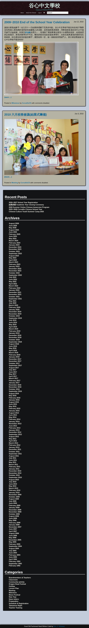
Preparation (13, 601)
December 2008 (15, 510)
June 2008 (13, 518)
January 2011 (14, 469)
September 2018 (15, 342)
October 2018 (14, 340)
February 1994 (14, 561)
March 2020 (13, 305)
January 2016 (14, 400)
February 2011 (14, 467)
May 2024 (12, 238)
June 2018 (13, 346)
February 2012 (14, 445)
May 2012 (12, 439)
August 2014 (14, 413)
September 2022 (15, 275)
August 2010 (14, 480)
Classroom (13, 580)
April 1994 (13, 559)
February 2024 (14, 243)
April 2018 (13, 350)
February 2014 (14, 419)
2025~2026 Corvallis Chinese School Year (25, 209)
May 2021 (12, 301)
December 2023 (15, 247)
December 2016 (15, 385)
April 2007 (13, 531)
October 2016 (14, 389)
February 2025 (14, 234)
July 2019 (12, 320)
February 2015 (14, 408)
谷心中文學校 (44, 6)
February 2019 (14, 331)
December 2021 (15, 292)
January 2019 (14, 333)
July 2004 (12, 551)
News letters (14, 599)
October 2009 (14, 497)
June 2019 (13, 322)
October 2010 (14, 475)
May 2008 (12, 520)
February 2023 (14, 264)
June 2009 (13, 503)
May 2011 (12, 462)
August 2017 (14, 368)
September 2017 (15, 365)
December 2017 (15, 359)
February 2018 (14, 355)
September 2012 (15, 434)
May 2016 (12, 396)
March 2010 (13, 488)
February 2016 (14, 398)
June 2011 (13, 460)
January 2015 (14, 411)
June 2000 (13, 557)
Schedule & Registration (19, 603)
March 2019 (13, 329)
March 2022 (13, 286)
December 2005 (15, 540)
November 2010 (15, 473)
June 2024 (13, 236)
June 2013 (13, 426)
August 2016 (14, 393)
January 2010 (14, 492)
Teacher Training (15, 608)
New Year (12, 597)
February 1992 (14, 566)
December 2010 (15, 471)
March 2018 (13, 353)
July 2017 (12, 370)
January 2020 (14, 310)
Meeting (15, 183)
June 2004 (13, 553)
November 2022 (15, 271)
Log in (40, 12)
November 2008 (15, 512)
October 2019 (14, 316)
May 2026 (12, 228)
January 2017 (14, 383)
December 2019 (15, 312)
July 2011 (12, 458)
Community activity (16, 582)
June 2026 (13, 226)
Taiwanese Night (15, 605)
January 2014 (14, 421)
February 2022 (14, 288)
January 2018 (14, 357)
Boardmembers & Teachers (20, 578)
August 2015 (14, 402)
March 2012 (13, 443)
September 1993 (15, 564)
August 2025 (14, 230)
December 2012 (15, 432)
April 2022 (13, 284)
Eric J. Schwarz (59, 626)
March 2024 (13, 241)
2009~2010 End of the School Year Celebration (37, 22)
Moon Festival (14, 595)
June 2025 (13, 232)
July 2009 (12, 501)
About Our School (31, 12)
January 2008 (14, 525)
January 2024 (14, 245)
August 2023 (14, 256)
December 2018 (15, 335)
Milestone (15, 103)
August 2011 (14, 456)
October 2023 (14, 251)
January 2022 (14, 290)
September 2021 (15, 299)
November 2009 (15, 495)
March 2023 (13, 262)
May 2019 (12, 325)
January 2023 (14, 266)
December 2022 (15, 269)
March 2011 (13, 464)
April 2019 (13, 327)
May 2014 (12, 417)
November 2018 (15, 337)
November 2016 (15, 387)
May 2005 (12, 542)
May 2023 (12, 258)
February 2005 (14, 544)
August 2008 (14, 516)
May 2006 (12, 538)
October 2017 (14, 363)
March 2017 (13, 378)
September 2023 (15, 253)
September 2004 (15, 546)
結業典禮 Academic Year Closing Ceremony (26, 205)
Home (22, 12)
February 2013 (14, 428)
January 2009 (14, 507)
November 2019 (15, 314)
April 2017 (13, 376)
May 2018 (12, 348)
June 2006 (13, 536)
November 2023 (15, 249)
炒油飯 (28, 32)
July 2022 (12, 277)
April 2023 (13, 260)
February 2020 (14, 307)
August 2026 (14, 223)
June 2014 (13, 415)
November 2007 (15, 527)
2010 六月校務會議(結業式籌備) (25, 114)
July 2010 (12, 482)
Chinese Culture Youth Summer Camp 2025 (26, 212)
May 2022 (12, 281)
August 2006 (14, 533)
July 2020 (12, 303)
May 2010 (12, 486)
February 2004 (14, 555)
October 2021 (14, 297)
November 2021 (15, 294)
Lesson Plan (14, 588)
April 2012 (13, 441)
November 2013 (15, 424)
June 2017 (13, 372)
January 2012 (14, 447)
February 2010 (14, 490)
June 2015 (13, 404)
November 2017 (15, 361)
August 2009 (14, 499)
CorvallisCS (26, 103)
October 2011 (14, 452)
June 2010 (13, 484)
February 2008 (14, 523)
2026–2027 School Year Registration (23, 202)
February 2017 (14, 381)
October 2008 (14, 514)
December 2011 (15, 449)
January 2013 (14, 430)
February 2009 (14, 505)
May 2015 (12, 406)
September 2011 (15, 454)
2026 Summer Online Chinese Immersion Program (29, 207)
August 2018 (14, 344)
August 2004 (14, 548)
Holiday (12, 586)
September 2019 (15, 318)
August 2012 (14, 436)
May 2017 (12, 374)
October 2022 (14, 273)
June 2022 (13, 279)
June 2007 (13, 529)
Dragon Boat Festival (17, 584)
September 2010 (15, 477)
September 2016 (15, 391)
